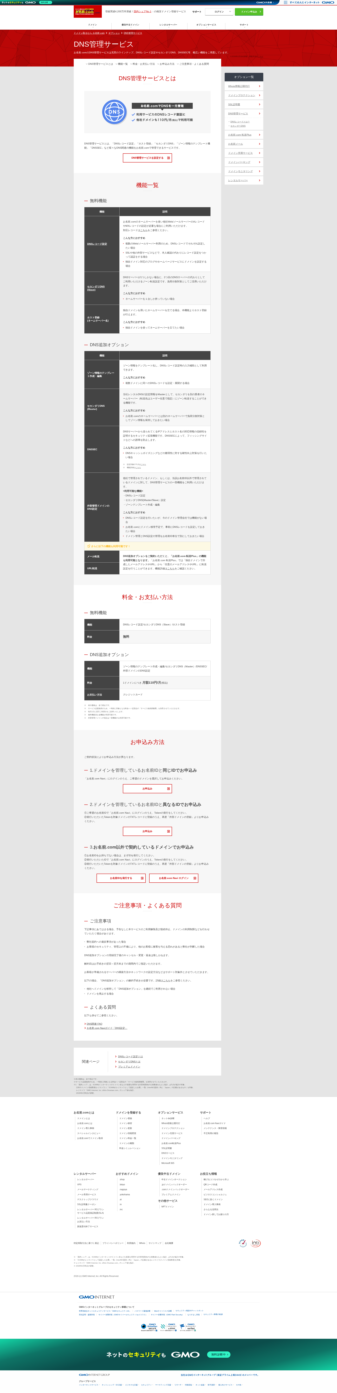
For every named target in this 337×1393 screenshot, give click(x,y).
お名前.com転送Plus (171, 1143)
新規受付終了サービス (87, 1226)
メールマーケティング (87, 1189)
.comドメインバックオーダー (175, 1189)
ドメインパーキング (239, 162)
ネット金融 (200, 1385)
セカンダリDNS (238, 126)
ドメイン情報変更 (127, 1133)
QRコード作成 (210, 1184)
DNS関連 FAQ (94, 1023)
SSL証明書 (234, 104)
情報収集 (188, 1385)
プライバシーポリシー (113, 1243)
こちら (260, 56)
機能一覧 (123, 63)
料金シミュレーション (129, 1148)
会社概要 (169, 1243)
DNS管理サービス (133, 33)
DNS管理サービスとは (100, 63)
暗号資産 (211, 1385)
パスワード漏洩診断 (142, 1311)
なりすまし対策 (193, 1315)
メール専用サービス (86, 1194)
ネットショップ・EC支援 (112, 1385)
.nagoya (123, 1189)
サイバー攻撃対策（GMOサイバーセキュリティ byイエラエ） (122, 1315)
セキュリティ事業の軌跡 (213, 1314)
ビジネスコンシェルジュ (215, 1194)
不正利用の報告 (211, 1133)
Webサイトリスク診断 (163, 1311)
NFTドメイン (167, 1206)
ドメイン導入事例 (85, 1128)
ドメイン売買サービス (240, 153)
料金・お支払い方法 (144, 63)
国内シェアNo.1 (142, 11)
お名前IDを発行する (121, 878)
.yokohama (124, 1194)
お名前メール (235, 143)
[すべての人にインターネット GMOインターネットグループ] (312, 2)
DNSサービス (167, 1153)
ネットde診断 (167, 1118)
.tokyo (122, 1184)
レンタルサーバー (238, 180)
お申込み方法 (167, 63)
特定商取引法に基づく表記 (86, 1243)
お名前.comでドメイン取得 (90, 1138)
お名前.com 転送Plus (239, 134)
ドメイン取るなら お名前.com (89, 33)
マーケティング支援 (163, 1385)
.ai (120, 1199)
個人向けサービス (225, 1385)
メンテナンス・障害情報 (215, 1128)
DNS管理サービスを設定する (147, 157)
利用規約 (131, 1243)
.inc (121, 1209)
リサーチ (177, 1385)
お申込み (147, 788)
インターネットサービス (88, 1385)
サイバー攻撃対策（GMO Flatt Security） (167, 1315)
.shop (122, 1179)
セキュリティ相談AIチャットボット (190, 1311)
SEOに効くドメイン (213, 1199)
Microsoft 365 (167, 1163)
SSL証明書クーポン (86, 1204)
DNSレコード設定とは (130, 1056)
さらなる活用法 (211, 1209)
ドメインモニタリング (240, 171)
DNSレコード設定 (97, 243)
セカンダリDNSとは (129, 1061)
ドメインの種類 (126, 1143)
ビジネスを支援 (131, 1385)
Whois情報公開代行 (239, 86)
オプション (114, 33)
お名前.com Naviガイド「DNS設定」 (107, 1028)
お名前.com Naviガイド (215, 1123)
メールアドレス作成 (213, 1189)
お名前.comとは (84, 1123)
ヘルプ (207, 1118)
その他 (238, 1385)
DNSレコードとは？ (240, 122)
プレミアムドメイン (129, 1066)
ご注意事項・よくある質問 (194, 63)
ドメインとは (83, 1118)
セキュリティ (146, 1385)
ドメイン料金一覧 (127, 1138)
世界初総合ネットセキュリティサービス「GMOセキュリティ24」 (105, 1311)
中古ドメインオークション (174, 1179)
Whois (142, 1243)
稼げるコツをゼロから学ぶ (216, 1179)
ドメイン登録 (125, 1118)
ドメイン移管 (125, 1123)
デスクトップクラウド (87, 1199)
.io (120, 1204)
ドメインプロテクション (241, 95)
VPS (79, 1184)
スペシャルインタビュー (88, 1133)
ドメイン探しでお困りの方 (216, 1214)
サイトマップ (155, 1243)
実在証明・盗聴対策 (87, 1315)
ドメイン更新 (125, 1128)
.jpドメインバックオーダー (174, 1184)
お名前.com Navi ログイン (174, 878)
